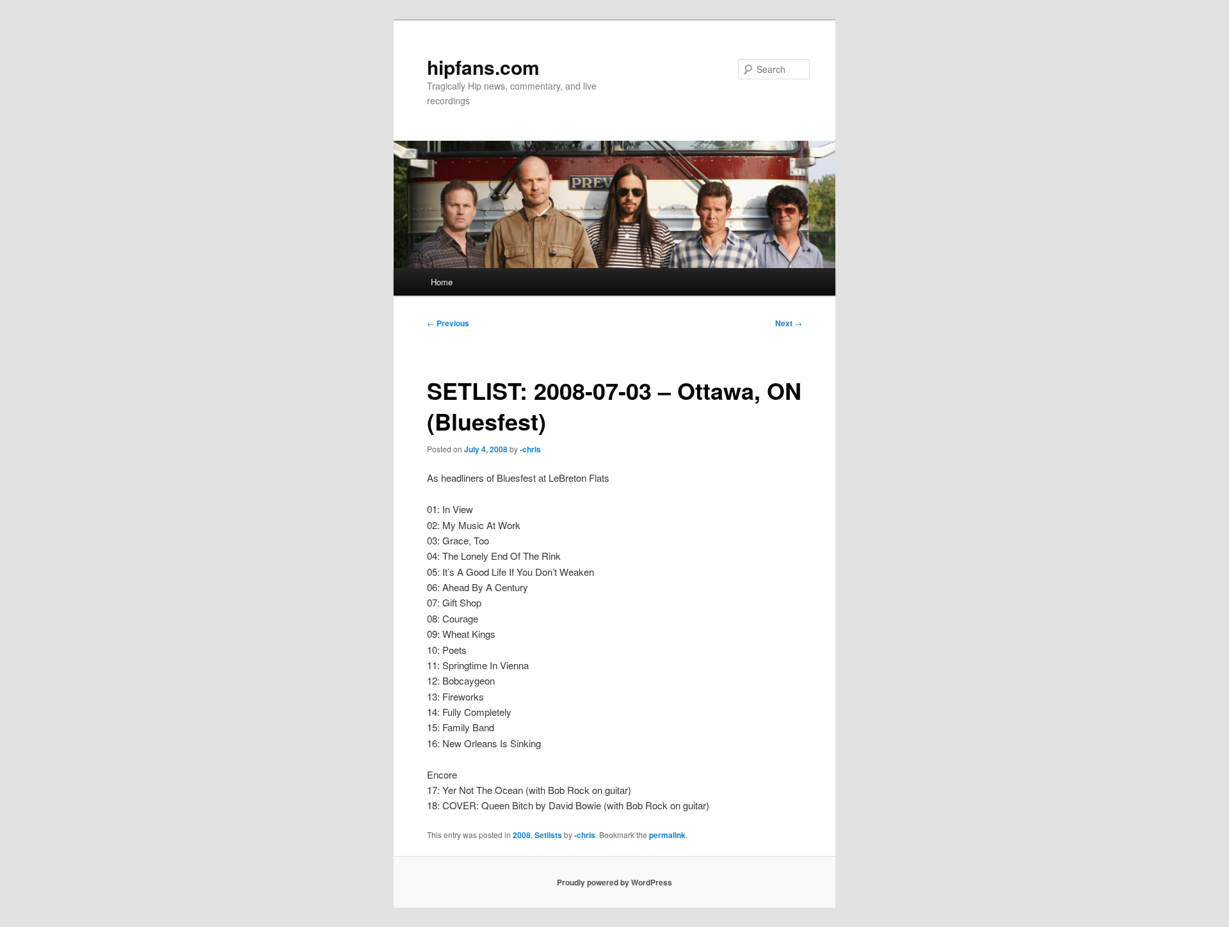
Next (788, 323)
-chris (530, 449)
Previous (448, 323)
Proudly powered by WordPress (614, 882)
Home (442, 282)
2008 (522, 835)
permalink (667, 835)
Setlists (548, 835)
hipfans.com (483, 67)
